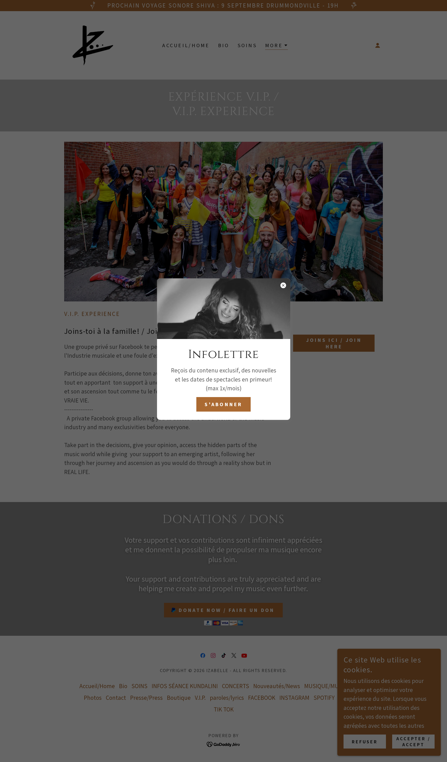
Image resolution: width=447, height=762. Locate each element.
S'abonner (223, 404)
